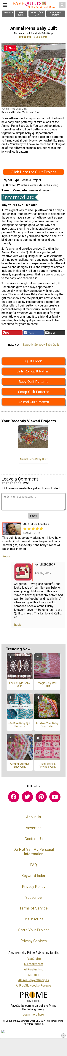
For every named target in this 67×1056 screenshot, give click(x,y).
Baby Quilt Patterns (33, 381)
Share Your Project (33, 930)
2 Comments (40, 36)
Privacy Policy (33, 886)
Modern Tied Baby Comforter (47, 725)
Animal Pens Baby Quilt (33, 459)
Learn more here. (33, 1014)
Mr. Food (33, 975)
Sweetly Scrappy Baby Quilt (41, 344)
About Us (33, 817)
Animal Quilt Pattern (33, 402)
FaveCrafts (33, 958)
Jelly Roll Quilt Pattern (33, 371)
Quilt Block (33, 361)
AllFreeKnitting (33, 969)
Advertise (34, 828)
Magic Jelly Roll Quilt (47, 685)
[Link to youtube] (54, 796)
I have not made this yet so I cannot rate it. (33, 488)
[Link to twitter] (27, 796)
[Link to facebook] (13, 796)
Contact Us (34, 839)
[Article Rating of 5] (25, 36)
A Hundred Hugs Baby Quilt (20, 765)
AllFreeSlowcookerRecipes (33, 985)
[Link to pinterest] (41, 796)
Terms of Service (33, 908)
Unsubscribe (33, 919)
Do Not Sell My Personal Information (33, 851)
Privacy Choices (33, 941)
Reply (6, 556)
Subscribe (33, 897)
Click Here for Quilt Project (33, 172)
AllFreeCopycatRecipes (33, 980)
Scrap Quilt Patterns (33, 392)
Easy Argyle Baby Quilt (19, 685)
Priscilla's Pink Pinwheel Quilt (47, 765)
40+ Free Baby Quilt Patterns (19, 725)
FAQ (33, 865)
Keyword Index (33, 875)
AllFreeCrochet (33, 964)
